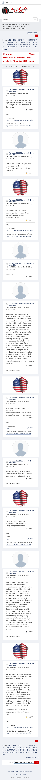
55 (14, 47)
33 (36, 42)
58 (21, 47)
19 (5, 42)
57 (18, 47)
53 (10, 47)
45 (27, 45)
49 (36, 45)
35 (5, 45)
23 (14, 42)
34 (3, 45)
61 (27, 47)
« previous (30, 33)
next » (36, 33)
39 (14, 45)
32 (34, 42)
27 (23, 42)
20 (8, 42)
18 (3, 42)
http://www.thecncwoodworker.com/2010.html (20, 120)
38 (12, 45)
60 (25, 47)
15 (32, 40)
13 (28, 40)
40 (16, 45)
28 (25, 42)
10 (21, 40)
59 (23, 47)
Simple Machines (27, 771)
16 (34, 40)
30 (29, 42)
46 (29, 45)
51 (5, 47)
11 (23, 40)
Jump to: (10, 762)
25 (18, 42)
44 (25, 45)
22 (12, 42)
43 (23, 45)
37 (10, 45)
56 (16, 47)
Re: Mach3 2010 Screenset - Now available (21, 90)
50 (3, 47)
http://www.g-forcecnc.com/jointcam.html (18, 126)
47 (31, 45)
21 (10, 42)
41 (18, 45)
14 (30, 40)
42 (21, 45)
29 (27, 42)
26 (21, 42)
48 (34, 45)
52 (8, 47)
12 (25, 40)
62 (29, 47)
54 (12, 47)
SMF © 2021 (18, 771)
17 (36, 40)
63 (31, 47)
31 (31, 42)
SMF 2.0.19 (11, 771)
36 (8, 45)
